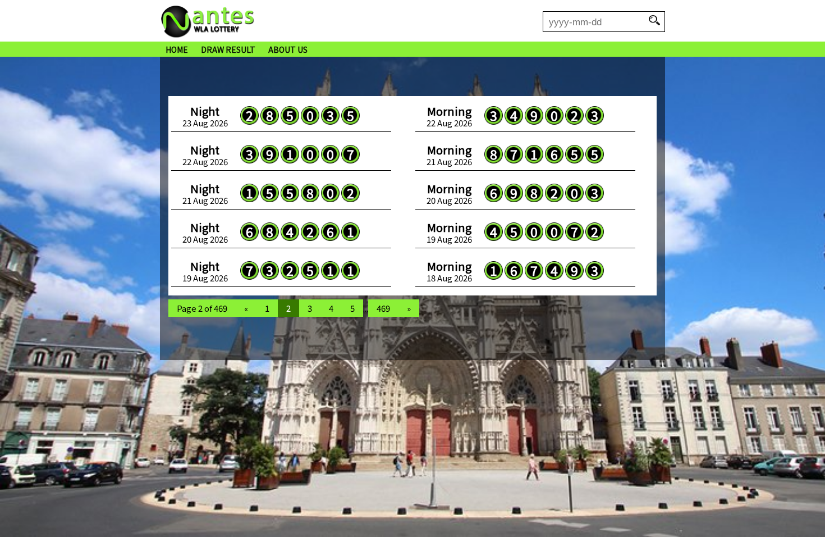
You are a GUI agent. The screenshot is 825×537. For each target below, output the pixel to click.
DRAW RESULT (228, 49)
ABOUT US (288, 49)
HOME (177, 49)
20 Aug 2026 (449, 194)
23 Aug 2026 (205, 116)
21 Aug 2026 (449, 155)
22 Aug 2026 (449, 116)
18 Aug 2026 (449, 271)
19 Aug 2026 (449, 232)
